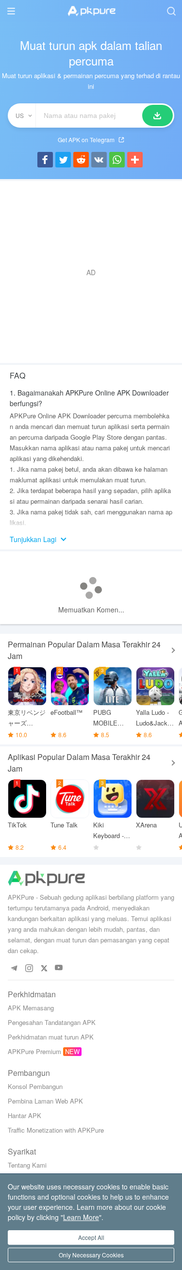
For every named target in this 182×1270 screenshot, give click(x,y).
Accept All (91, 1237)
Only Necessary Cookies (91, 1255)
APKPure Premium (34, 1051)
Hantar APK (24, 1115)
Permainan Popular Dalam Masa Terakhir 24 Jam (84, 650)
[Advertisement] (91, 272)
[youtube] (59, 968)
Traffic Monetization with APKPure (56, 1130)
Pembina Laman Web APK (45, 1100)
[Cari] (157, 115)
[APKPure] (91, 11)
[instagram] (29, 968)
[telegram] (14, 968)
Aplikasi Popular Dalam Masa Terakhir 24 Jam (79, 762)
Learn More (81, 1217)
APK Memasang (31, 1007)
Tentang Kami (27, 1165)
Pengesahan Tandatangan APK (52, 1022)
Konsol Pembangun (35, 1086)
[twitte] (44, 968)
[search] (171, 11)
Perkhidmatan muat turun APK (51, 1036)
